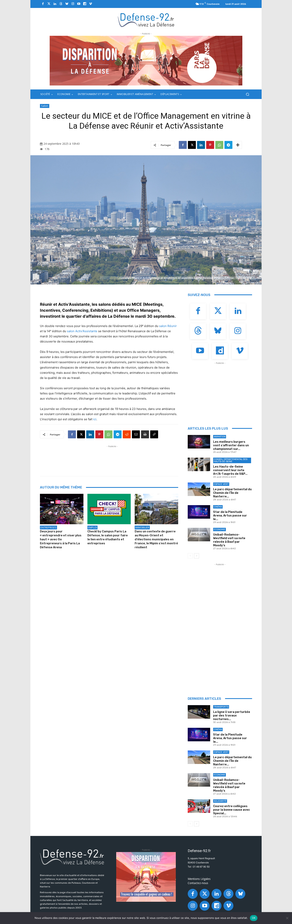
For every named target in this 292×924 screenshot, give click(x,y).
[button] (247, 94)
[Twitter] (49, 4)
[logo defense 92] (146, 20)
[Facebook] (43, 4)
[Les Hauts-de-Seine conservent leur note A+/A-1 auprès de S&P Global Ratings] (199, 464)
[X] (192, 145)
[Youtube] (79, 4)
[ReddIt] (127, 434)
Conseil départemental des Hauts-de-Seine (230, 460)
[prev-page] (190, 555)
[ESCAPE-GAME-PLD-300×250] (146, 877)
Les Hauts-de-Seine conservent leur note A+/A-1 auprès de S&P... (230, 470)
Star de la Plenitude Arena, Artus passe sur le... (230, 515)
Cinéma (218, 507)
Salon (44, 106)
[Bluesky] (67, 4)
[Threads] (61, 4)
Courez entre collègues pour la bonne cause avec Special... (231, 809)
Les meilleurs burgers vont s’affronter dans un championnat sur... (231, 445)
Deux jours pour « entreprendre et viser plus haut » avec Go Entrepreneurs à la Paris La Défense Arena (60, 539)
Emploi (92, 527)
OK (254, 917)
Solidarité (220, 801)
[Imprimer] (145, 434)
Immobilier (142, 527)
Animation (219, 436)
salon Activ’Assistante (82, 331)
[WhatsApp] (219, 145)
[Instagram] (73, 4)
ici (94, 419)
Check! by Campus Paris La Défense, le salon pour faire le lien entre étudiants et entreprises (107, 537)
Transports (221, 707)
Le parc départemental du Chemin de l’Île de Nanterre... (232, 492)
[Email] (136, 434)
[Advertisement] (112, 457)
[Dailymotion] (85, 4)
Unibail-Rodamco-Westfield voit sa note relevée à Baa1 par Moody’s (229, 540)
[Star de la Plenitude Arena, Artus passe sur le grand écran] (199, 512)
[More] (238, 145)
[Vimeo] (91, 4)
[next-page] (196, 555)
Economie (219, 529)
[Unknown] (146, 60)
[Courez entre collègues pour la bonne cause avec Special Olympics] (199, 806)
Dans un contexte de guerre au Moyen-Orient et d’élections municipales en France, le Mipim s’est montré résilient (156, 539)
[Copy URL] (154, 434)
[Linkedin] (55, 4)
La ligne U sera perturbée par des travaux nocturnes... (231, 715)
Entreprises (48, 527)
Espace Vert (221, 484)
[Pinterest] (210, 145)
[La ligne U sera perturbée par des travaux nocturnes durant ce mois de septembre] (199, 712)
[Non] (287, 918)
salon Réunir (168, 326)
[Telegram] (228, 145)
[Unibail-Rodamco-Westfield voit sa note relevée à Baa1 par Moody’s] (199, 534)
